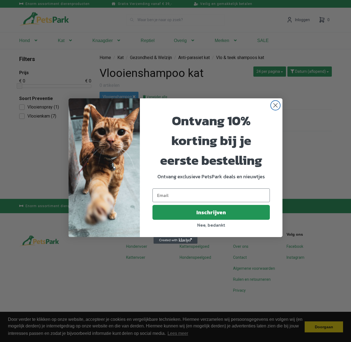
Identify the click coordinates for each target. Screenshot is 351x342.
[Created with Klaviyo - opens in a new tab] (175, 240)
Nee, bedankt (211, 225)
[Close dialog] (275, 105)
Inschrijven (211, 212)
